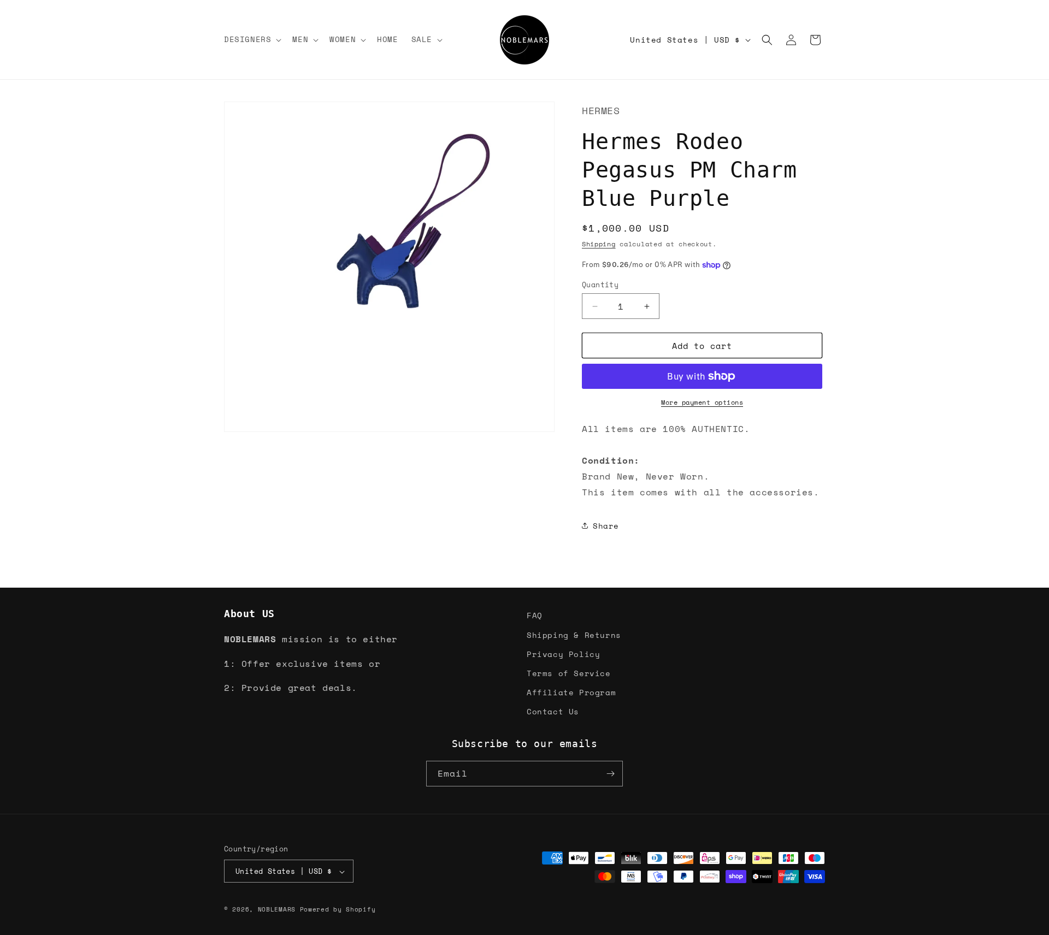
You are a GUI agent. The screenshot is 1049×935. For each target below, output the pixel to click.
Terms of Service (569, 672)
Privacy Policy (563, 653)
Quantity (600, 285)
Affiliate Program (571, 691)
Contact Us (553, 711)
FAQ (535, 615)
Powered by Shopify (338, 910)
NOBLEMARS (277, 910)
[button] (251, 39)
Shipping (599, 243)
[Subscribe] (610, 773)
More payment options (702, 402)
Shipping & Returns (574, 634)
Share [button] (606, 525)
